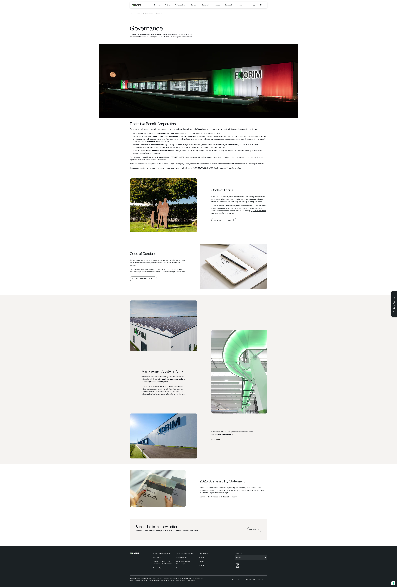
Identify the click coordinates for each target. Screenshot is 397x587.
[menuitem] (157, 5)
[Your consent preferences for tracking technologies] (393, 583)
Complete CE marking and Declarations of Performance (162, 563)
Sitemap (201, 565)
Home (131, 13)
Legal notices (203, 553)
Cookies (201, 561)
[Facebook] (247, 579)
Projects (167, 5)
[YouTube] (243, 579)
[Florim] (136, 5)
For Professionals (180, 5)
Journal (217, 5)
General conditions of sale (161, 553)
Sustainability (206, 5)
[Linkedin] (250, 579)
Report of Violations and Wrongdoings (183, 563)
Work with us (157, 557)
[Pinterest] (239, 579)
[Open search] (254, 5)
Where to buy (180, 568)
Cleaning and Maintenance (185, 553)
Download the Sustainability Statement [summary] (218, 497)
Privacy (201, 557)
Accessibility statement (160, 568)
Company (194, 5)
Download (228, 5)
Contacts (239, 5)
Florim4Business (181, 557)
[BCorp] (237, 568)
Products (157, 5)
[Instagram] (236, 579)
